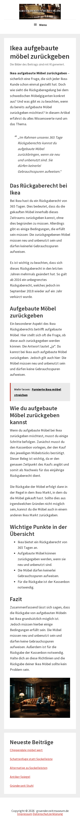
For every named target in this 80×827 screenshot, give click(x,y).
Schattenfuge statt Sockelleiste (31, 759)
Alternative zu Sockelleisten (28, 768)
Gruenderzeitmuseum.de (40, 11)
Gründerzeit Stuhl (22, 786)
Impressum (24, 814)
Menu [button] (43, 25)
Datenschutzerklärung (48, 814)
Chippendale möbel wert (26, 750)
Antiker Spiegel (20, 777)
